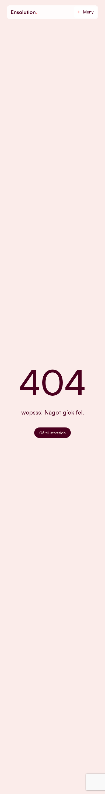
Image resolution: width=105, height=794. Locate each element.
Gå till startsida (52, 432)
